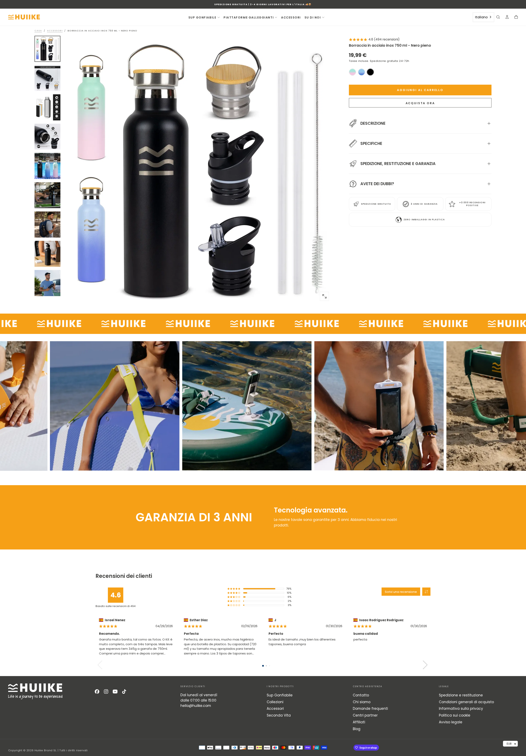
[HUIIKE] (35, 691)
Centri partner (365, 715)
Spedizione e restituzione (461, 695)
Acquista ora (420, 103)
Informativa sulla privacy (461, 708)
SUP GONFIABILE (202, 17)
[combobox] (483, 17)
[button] (498, 17)
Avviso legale (450, 722)
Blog (356, 728)
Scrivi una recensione (401, 592)
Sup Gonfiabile (280, 695)
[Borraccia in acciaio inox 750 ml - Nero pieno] (370, 72)
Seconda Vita (279, 715)
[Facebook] (97, 691)
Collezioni (275, 701)
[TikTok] (124, 691)
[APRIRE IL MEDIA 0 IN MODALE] (324, 296)
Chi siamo (361, 701)
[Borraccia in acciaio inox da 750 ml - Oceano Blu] (361, 72)
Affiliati (359, 722)
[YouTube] (115, 691)
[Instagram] (106, 691)
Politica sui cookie (454, 715)
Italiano (481, 17)
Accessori (275, 708)
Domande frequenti (370, 708)
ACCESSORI (291, 17)
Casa (38, 30)
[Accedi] (507, 17)
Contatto (361, 695)
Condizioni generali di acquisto (466, 701)
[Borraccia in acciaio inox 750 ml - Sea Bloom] (352, 72)
